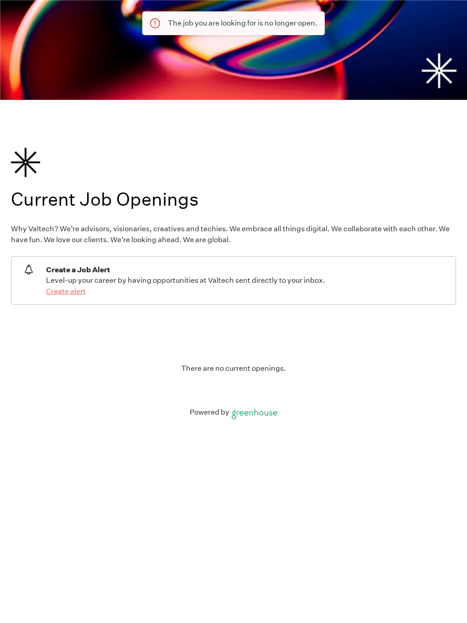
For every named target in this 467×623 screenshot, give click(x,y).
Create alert (66, 291)
